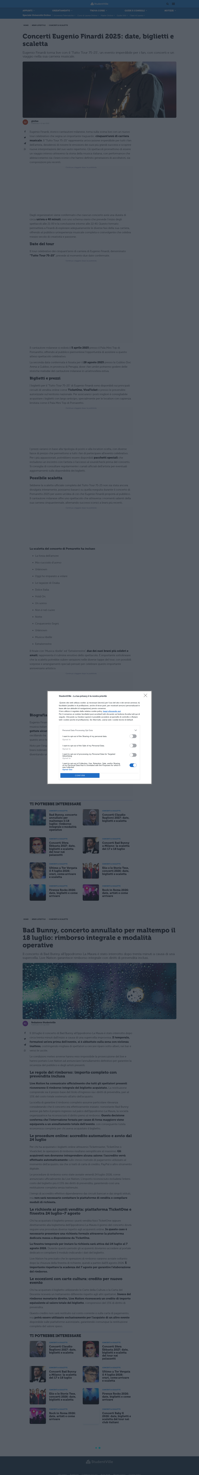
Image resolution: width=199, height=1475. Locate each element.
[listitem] (99, 730)
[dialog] (99, 737)
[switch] (133, 736)
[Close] (146, 696)
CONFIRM (80, 776)
